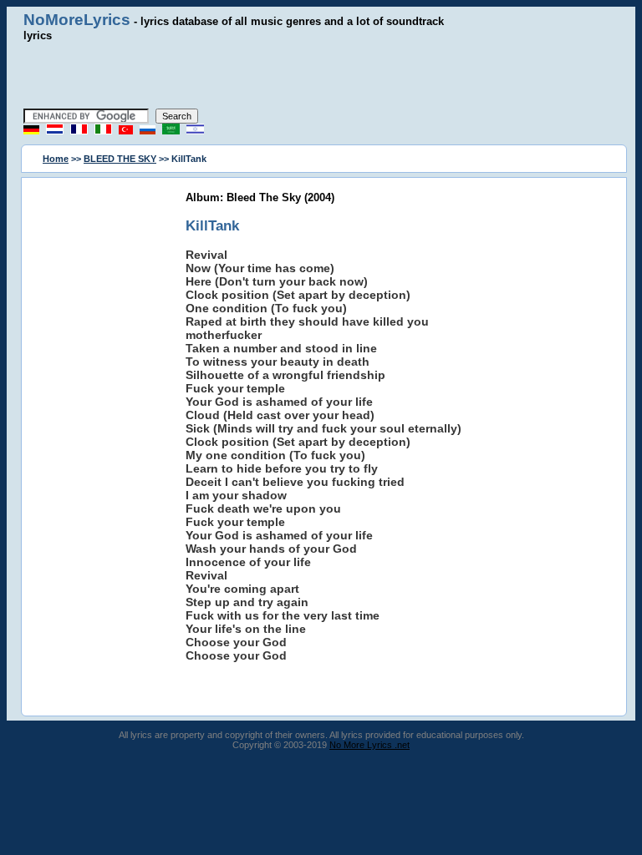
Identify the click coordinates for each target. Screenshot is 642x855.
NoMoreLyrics (76, 19)
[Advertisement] (321, 75)
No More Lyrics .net (369, 745)
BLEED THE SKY (120, 159)
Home (56, 159)
